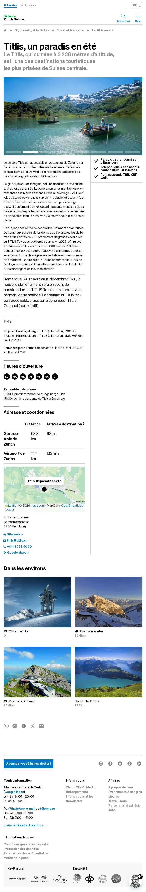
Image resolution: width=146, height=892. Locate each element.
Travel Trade (117, 801)
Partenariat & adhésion (125, 805)
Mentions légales (16, 858)
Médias (113, 796)
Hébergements (77, 792)
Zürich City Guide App (81, 787)
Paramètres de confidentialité (26, 853)
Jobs (112, 810)
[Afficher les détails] (140, 876)
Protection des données (21, 848)
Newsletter (74, 801)
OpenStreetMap (72, 505)
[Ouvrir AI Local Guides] (135, 881)
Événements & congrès (125, 792)
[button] (44, 489)
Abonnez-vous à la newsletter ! (28, 763)
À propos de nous (120, 787)
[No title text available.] (73, 116)
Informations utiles (80, 796)
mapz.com (38, 505)
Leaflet (12, 505)
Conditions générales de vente (26, 844)
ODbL (9, 509)
